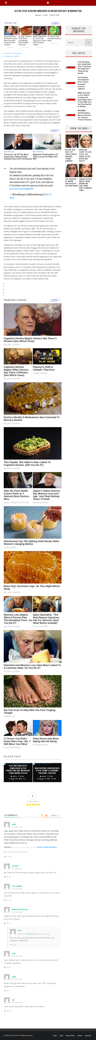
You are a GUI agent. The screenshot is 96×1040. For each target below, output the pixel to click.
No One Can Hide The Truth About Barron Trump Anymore (71, 155)
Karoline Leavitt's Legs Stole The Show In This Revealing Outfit (85, 155)
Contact (79, 1035)
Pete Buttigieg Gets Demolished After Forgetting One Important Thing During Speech (84, 67)
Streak (15, 866)
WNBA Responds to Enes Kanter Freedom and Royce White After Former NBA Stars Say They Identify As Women (85, 99)
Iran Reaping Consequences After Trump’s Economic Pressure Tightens (83, 83)
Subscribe (88, 1035)
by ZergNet (86, 128)
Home (55, 1035)
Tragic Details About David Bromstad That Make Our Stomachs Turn (85, 184)
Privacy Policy (70, 1035)
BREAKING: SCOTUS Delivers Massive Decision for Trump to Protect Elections (85, 115)
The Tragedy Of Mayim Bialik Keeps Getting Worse (71, 182)
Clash (46, 15)
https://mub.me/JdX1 (47, 847)
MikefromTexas (32, 934)
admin (39, 15)
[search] (88, 42)
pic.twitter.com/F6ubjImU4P (22, 188)
